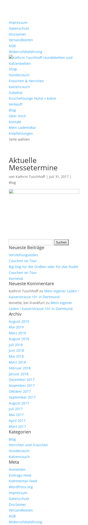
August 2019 (19, 321)
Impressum (18, 22)
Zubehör (16, 92)
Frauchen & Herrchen (26, 81)
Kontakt (15, 122)
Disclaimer (17, 34)
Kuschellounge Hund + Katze (32, 98)
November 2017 (22, 385)
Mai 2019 (16, 327)
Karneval (16, 278)
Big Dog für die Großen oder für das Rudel (43, 266)
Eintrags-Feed (20, 475)
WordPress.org (21, 487)
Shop (13, 69)
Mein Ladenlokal (22, 127)
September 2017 (22, 397)
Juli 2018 (16, 344)
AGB (12, 45)
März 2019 (17, 333)
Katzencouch (19, 86)
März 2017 (17, 426)
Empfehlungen (21, 133)
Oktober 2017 (20, 391)
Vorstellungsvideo (23, 255)
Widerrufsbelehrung (25, 51)
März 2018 (17, 362)
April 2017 (17, 420)
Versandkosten (21, 40)
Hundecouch (19, 75)
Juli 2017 (16, 408)
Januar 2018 (18, 374)
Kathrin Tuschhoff (30, 176)
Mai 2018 (16, 356)
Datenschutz (19, 28)
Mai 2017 (16, 414)
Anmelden (17, 469)
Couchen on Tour (23, 260)
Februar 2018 (20, 368)
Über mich (17, 116)
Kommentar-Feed (23, 481)
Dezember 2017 (21, 379)
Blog (12, 110)
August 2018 (19, 339)
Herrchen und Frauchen (28, 445)
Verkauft (15, 104)
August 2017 (19, 403)
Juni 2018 (16, 350)
